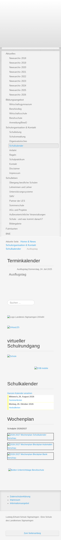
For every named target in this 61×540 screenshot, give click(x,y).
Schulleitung (15, 132)
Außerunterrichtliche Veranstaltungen (27, 214)
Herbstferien (14, 407)
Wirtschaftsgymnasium (20, 104)
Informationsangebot (19, 503)
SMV (11, 196)
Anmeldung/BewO (18, 122)
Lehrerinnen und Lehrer (20, 187)
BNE (8, 233)
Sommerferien (15, 400)
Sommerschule (16, 205)
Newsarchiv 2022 (17, 76)
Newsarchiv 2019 (17, 63)
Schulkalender (16, 146)
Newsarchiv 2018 (17, 58)
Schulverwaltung (17, 136)
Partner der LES (17, 201)
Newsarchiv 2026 (17, 94)
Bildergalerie (15, 223)
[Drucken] (53, 259)
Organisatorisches (18, 141)
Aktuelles (10, 53)
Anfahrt (12, 150)
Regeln (12, 155)
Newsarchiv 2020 (17, 67)
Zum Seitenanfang (32, 533)
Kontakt (13, 164)
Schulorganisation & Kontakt (21, 127)
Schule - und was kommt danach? (26, 219)
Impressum (14, 173)
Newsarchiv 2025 (17, 90)
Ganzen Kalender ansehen (19, 393)
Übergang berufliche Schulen (23, 182)
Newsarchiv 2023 (17, 81)
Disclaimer (14, 168)
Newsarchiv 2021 (17, 72)
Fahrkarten (12, 228)
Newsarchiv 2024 (17, 85)
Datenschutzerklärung (20, 496)
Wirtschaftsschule (18, 113)
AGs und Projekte (18, 210)
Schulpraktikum (17, 159)
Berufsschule (15, 118)
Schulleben (12, 178)
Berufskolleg (15, 109)
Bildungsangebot (15, 99)
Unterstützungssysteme (21, 191)
